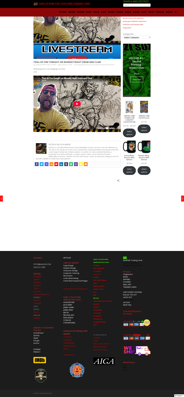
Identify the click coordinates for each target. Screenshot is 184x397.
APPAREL (126, 279)
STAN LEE (67, 320)
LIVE (103, 11)
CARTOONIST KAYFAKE (132, 292)
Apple (35, 338)
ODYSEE (36, 318)
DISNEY (95, 277)
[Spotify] (71, 164)
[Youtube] (56, 164)
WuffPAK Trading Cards (132, 260)
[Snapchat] (81, 164)
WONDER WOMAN (99, 322)
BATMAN (96, 265)
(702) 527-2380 (39, 267)
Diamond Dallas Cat (41, 294)
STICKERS (127, 282)
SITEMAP (37, 349)
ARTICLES (67, 258)
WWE (95, 325)
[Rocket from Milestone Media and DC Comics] (182, 199)
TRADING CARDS (130, 287)
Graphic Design (69, 268)
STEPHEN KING (69, 323)
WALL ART (127, 284)
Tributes (96, 338)
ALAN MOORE (68, 302)
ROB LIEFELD (68, 317)
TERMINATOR (98, 319)
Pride (95, 341)
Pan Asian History (100, 350)
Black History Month (101, 344)
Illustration (68, 276)
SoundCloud (38, 333)
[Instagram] (46, 164)
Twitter (36, 279)
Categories (128, 34)
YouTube (37, 291)
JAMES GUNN (68, 307)
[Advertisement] (137, 215)
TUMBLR (37, 303)
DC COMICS (97, 271)
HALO (95, 283)
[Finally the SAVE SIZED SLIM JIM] (1, 199)
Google (36, 340)
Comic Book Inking (70, 278)
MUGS (125, 277)
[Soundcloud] (51, 164)
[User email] (86, 164)
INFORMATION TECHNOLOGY (75, 289)
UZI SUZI (126, 302)
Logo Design (68, 265)
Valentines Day (69, 346)
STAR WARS (97, 313)
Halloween (67, 340)
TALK (96, 11)
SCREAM (96, 304)
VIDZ (89, 11)
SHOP (169, 11)
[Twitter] (42, 164)
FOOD (119, 11)
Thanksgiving (68, 343)
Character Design (70, 270)
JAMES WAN (68, 310)
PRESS (160, 11)
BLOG (136, 11)
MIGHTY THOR (98, 289)
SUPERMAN (97, 316)
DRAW (71, 11)
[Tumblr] (66, 164)
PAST (151, 11)
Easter (65, 349)
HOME (63, 11)
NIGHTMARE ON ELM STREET (103, 301)
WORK (80, 11)
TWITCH (36, 300)
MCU (94, 292)
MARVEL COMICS (98, 286)
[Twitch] (76, 164)
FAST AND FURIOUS (100, 280)
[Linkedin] (61, 164)
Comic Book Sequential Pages (75, 281)
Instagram (37, 276)
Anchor (36, 343)
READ (128, 11)
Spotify (36, 335)
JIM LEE (66, 312)
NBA (94, 295)
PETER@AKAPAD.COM (42, 264)
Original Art (128, 274)
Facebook (37, 282)
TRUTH (36, 312)
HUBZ (111, 11)
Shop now (137, 79)
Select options (129, 133)
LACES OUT (127, 297)
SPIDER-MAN (97, 310)
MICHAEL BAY (68, 315)
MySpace (37, 285)
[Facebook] (37, 164)
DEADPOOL (96, 274)
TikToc (36, 288)
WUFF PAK (127, 305)
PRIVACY (36, 352)
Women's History (100, 347)
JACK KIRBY (67, 305)
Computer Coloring (71, 273)
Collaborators (68, 355)
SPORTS (96, 307)
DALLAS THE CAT (130, 295)
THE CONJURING (98, 268)
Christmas (67, 337)
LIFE (144, 11)
